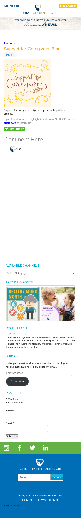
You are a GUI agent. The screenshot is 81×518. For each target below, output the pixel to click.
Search (57, 477)
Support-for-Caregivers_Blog (32, 48)
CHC (18, 149)
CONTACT (28, 500)
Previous (9, 43)
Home (8, 54)
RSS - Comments (15, 402)
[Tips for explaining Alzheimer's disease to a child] (58, 304)
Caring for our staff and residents (22, 347)
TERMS (41, 500)
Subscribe (17, 381)
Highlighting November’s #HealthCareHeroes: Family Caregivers (39, 344)
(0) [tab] (21, 148)
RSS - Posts (12, 399)
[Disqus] (40, 205)
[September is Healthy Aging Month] (23, 304)
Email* (10, 423)
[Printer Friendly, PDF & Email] (14, 128)
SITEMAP (53, 500)
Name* (10, 410)
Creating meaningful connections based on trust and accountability (40, 337)
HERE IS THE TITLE (16, 334)
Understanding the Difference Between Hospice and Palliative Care (40, 340)
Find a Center (68, 5)
